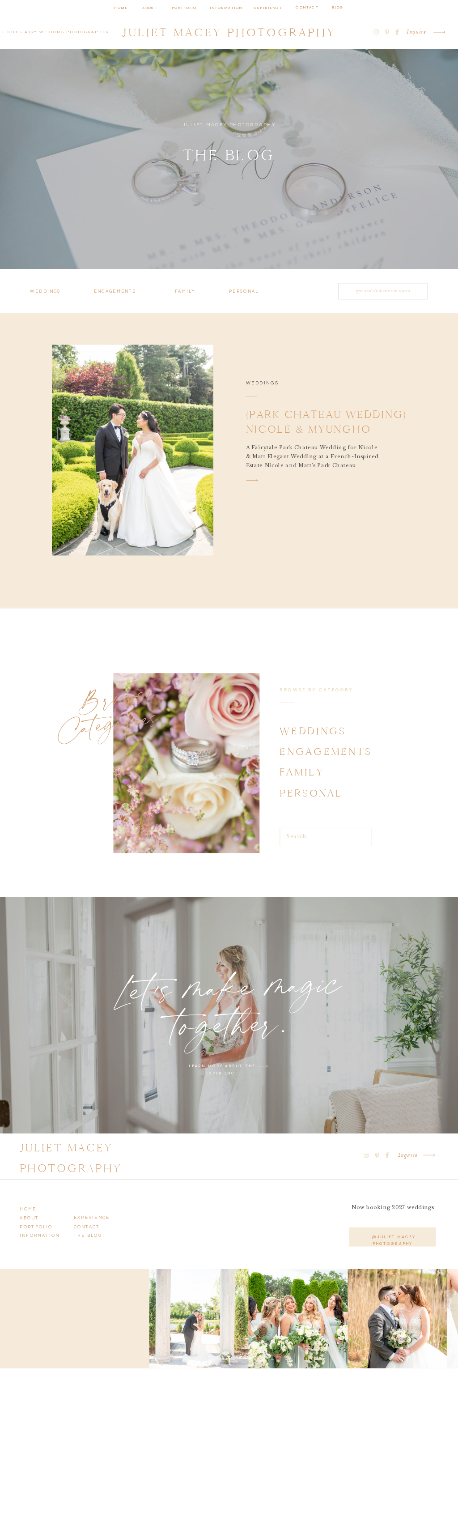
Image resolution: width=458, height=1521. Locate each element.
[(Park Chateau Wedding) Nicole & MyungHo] (132, 450)
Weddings (262, 383)
